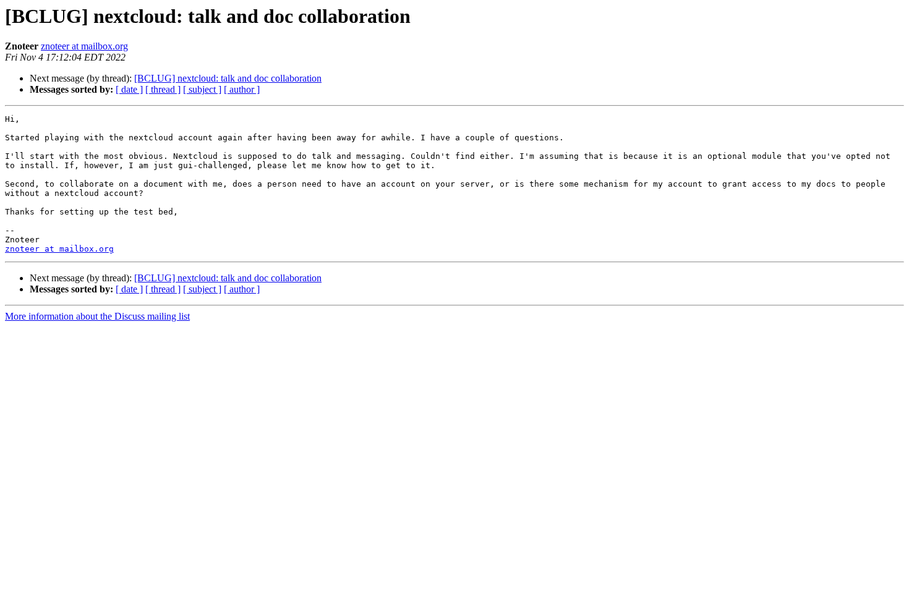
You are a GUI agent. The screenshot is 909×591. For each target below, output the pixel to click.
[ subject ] (202, 89)
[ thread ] (163, 89)
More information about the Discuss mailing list (97, 316)
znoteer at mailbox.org (84, 46)
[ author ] (242, 89)
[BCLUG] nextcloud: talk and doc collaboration (228, 78)
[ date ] (129, 89)
